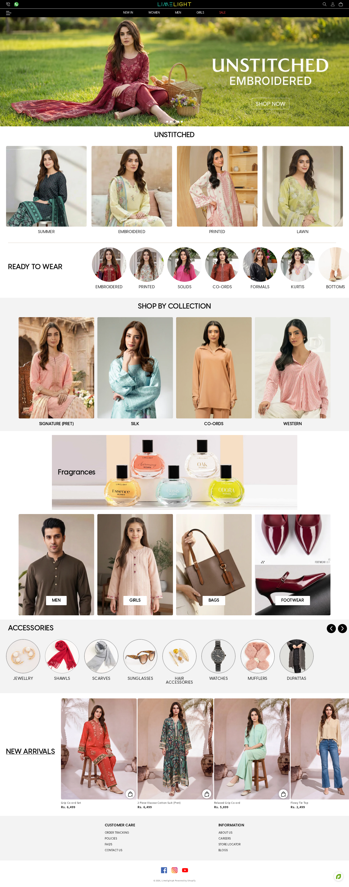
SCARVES (101, 679)
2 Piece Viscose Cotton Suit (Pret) (159, 803)
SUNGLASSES (140, 679)
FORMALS (260, 287)
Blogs (223, 850)
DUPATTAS (296, 679)
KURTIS (298, 287)
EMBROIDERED (131, 232)
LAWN (302, 232)
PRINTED (217, 232)
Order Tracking (117, 832)
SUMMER (46, 232)
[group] (174, 71)
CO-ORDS (222, 287)
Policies (111, 838)
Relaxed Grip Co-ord (227, 803)
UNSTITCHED (174, 135)
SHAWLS (62, 679)
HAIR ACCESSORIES (179, 680)
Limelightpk (168, 880)
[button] (325, 4)
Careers (225, 838)
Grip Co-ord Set (71, 803)
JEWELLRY (23, 679)
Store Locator (230, 844)
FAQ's (108, 844)
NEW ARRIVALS (30, 752)
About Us (225, 832)
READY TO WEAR (35, 267)
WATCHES (218, 679)
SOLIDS (185, 287)
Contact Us (113, 850)
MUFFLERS (257, 679)
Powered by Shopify (185, 880)
